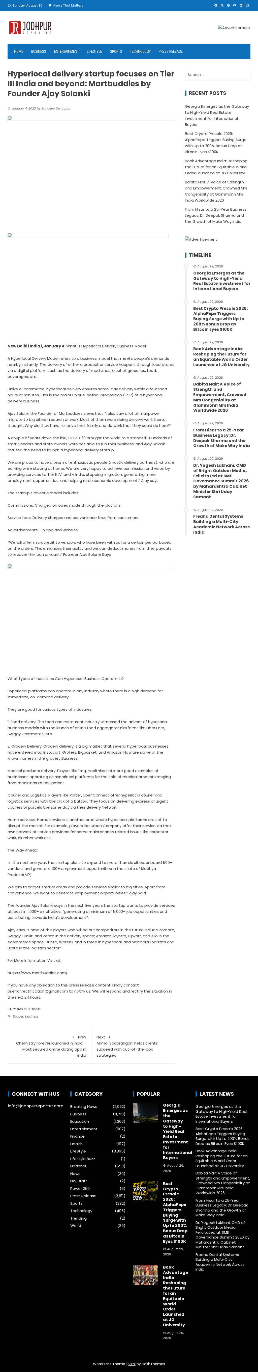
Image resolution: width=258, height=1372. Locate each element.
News (75, 1173)
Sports (116, 51)
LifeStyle (94, 51)
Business (38, 51)
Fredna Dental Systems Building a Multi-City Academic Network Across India (221, 524)
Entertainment (66, 51)
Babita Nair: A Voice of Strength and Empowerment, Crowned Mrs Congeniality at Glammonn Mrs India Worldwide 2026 (219, 397)
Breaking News (83, 1106)
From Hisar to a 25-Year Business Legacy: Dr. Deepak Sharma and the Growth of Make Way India (215, 215)
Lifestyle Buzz (82, 1158)
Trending (78, 1218)
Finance (77, 1136)
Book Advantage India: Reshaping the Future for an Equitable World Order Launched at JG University (216, 167)
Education (79, 1121)
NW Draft (78, 1181)
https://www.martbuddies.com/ (38, 972)
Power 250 (80, 1188)
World (75, 1225)
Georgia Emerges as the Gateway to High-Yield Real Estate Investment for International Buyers (221, 281)
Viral (132, 1363)
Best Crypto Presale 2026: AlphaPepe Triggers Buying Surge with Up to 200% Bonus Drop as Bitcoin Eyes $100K (220, 319)
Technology (140, 51)
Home (18, 51)
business (31, 1016)
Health (76, 1143)
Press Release (171, 51)
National (78, 1166)
